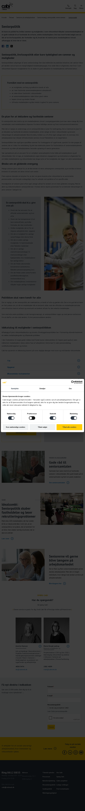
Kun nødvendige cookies (15, 427)
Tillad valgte (42, 427)
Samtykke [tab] (15, 388)
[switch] (32, 418)
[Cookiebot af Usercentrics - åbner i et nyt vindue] (72, 382)
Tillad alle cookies (69, 427)
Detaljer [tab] (43, 388)
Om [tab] (70, 388)
